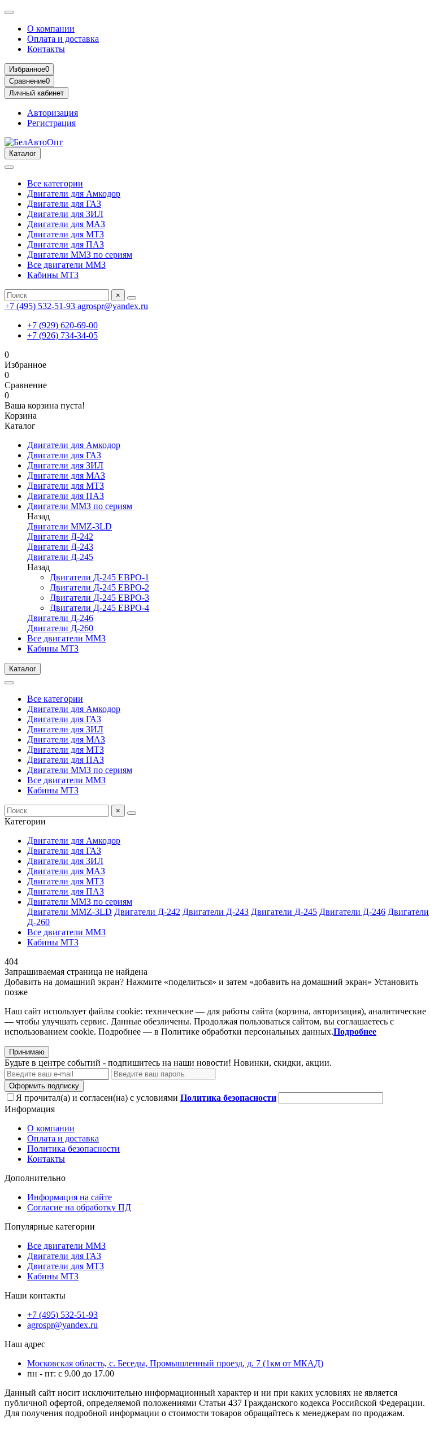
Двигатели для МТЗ (65, 234)
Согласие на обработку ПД (79, 1207)
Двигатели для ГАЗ (64, 204)
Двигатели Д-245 (60, 557)
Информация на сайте (69, 1197)
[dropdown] (9, 12)
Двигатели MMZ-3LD (69, 526)
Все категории (55, 183)
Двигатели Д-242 (60, 536)
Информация (30, 1109)
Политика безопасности (73, 1148)
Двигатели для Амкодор (73, 193)
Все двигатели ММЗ (66, 265)
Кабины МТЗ (53, 275)
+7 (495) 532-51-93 (41, 306)
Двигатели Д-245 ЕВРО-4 (99, 608)
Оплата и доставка (63, 39)
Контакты (46, 49)
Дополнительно (35, 1178)
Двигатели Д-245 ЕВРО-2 (99, 587)
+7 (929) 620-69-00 (62, 325)
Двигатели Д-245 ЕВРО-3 (99, 597)
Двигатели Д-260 (60, 628)
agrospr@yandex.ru (112, 306)
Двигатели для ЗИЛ (65, 214)
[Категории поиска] (9, 167)
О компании (51, 28)
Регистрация (51, 123)
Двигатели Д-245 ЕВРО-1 (99, 577)
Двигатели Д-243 (60, 547)
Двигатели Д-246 (60, 618)
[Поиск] (131, 297)
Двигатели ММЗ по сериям (79, 254)
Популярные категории (50, 1226)
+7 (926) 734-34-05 (62, 335)
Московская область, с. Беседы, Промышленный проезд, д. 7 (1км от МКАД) (175, 1363)
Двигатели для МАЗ (66, 224)
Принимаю (27, 1052)
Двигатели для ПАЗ (65, 244)
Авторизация (52, 113)
